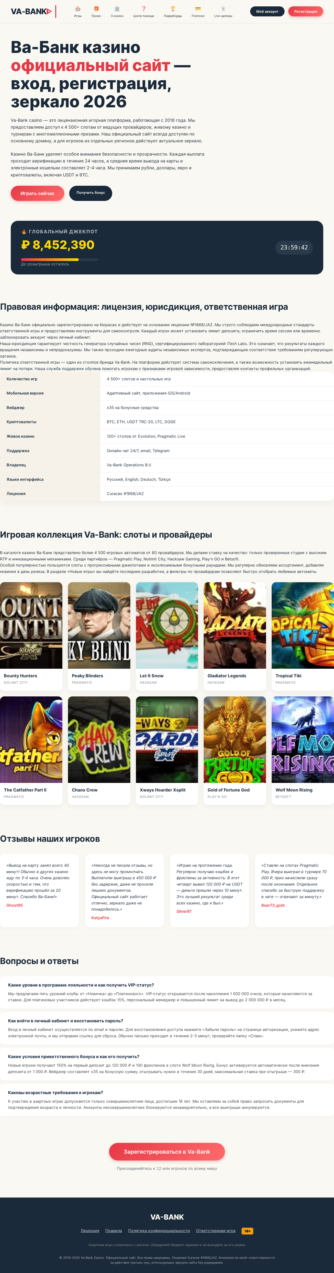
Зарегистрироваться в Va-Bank (167, 1151)
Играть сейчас (38, 193)
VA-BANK (31, 11)
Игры (78, 12)
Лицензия (90, 1230)
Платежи (198, 12)
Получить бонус (91, 192)
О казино (117, 12)
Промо (96, 12)
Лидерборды (173, 12)
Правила (113, 1230)
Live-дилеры (223, 12)
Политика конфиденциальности (159, 1230)
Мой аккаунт (267, 11)
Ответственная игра (215, 1230)
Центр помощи (143, 12)
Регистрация (305, 11)
